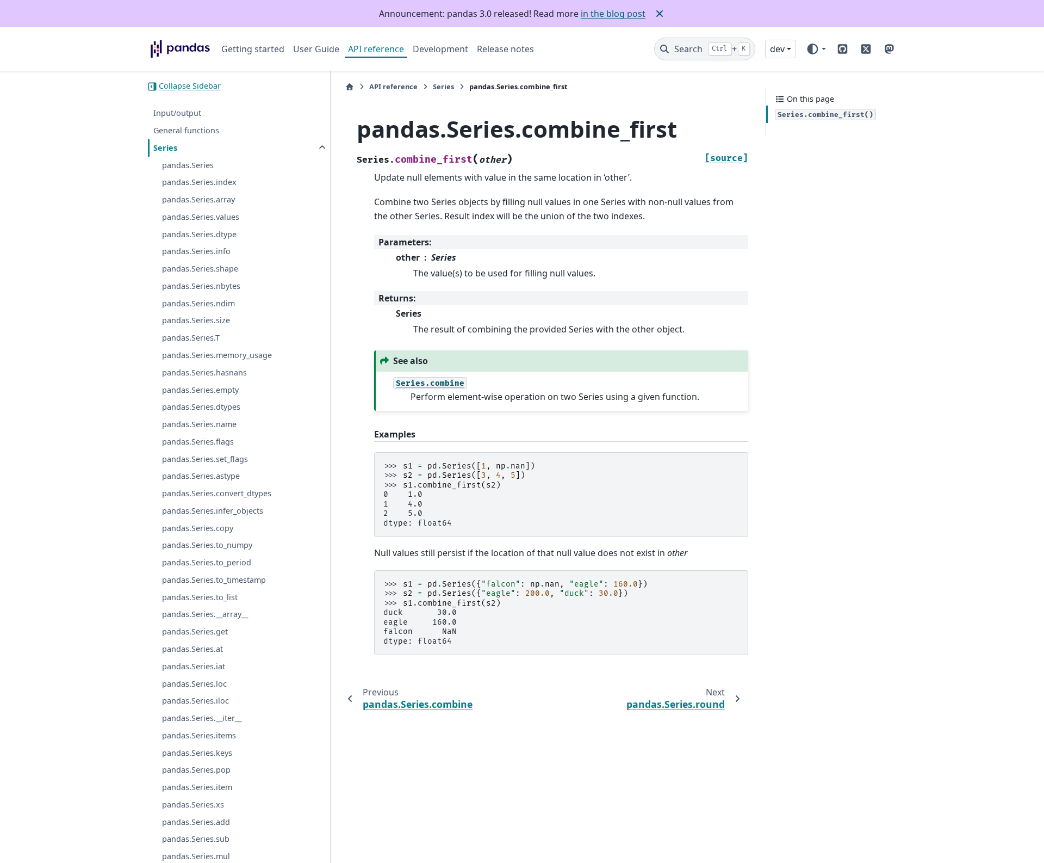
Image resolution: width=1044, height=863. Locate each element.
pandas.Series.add (196, 822)
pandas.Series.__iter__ (201, 718)
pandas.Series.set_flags (205, 459)
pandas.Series (188, 165)
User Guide (316, 49)
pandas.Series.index (199, 182)
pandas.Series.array (198, 199)
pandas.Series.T (191, 338)
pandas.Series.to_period (206, 563)
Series (165, 148)
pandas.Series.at (192, 649)
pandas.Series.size (196, 321)
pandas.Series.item (197, 787)
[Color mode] (816, 49)
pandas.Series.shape (200, 269)
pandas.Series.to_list (200, 597)
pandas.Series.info (196, 251)
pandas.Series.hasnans (204, 372)
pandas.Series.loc (194, 684)
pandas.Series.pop (196, 770)
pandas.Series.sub (195, 839)
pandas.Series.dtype (199, 234)
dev (777, 49)
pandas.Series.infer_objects (212, 511)
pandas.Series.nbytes (201, 286)
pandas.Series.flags (198, 441)
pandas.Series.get (195, 632)
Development (440, 49)
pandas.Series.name (199, 424)
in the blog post (613, 14)
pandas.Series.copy (197, 528)
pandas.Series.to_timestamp (214, 580)
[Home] (349, 87)
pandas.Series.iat (193, 666)
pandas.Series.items (199, 735)
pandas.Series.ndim (198, 303)
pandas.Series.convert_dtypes (216, 493)
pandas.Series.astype (201, 476)
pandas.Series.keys (197, 753)
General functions (186, 130)
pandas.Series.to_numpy (207, 545)
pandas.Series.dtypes (201, 407)
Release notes (505, 49)
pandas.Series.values (200, 217)
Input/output (177, 113)
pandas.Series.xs (193, 804)
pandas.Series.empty (200, 390)
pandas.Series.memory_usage (217, 355)
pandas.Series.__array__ (205, 614)
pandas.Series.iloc (195, 701)
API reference (376, 49)
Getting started (252, 49)
